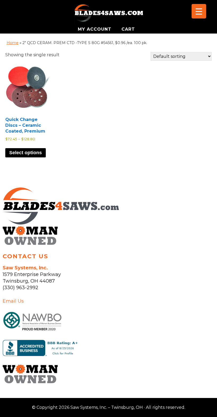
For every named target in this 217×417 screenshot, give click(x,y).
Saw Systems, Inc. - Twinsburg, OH (108, 14)
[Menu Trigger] (199, 11)
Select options (25, 152)
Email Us (13, 301)
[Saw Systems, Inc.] (61, 223)
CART (128, 29)
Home (13, 42)
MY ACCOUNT (95, 29)
